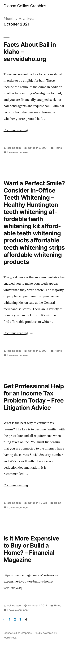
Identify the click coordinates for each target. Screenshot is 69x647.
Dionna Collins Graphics (25, 5)
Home (58, 147)
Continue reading (18, 130)
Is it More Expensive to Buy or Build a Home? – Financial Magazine (31, 549)
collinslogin (14, 147)
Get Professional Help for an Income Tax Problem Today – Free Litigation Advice (34, 396)
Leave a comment (18, 152)
